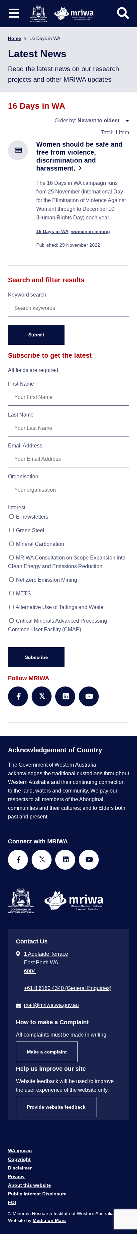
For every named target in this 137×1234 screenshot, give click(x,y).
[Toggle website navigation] (14, 13)
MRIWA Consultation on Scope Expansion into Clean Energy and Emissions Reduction (66, 562)
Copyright (19, 1159)
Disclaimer (20, 1168)
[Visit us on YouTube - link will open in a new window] (89, 860)
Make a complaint (47, 1051)
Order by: (65, 120)
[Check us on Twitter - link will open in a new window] (42, 860)
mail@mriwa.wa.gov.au (51, 1005)
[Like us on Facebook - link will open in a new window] (18, 860)
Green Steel (29, 530)
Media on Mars (49, 1220)
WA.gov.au (20, 1150)
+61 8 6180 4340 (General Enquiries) (67, 988)
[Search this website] (123, 13)
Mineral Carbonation (39, 544)
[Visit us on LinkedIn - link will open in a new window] (65, 860)
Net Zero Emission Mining (46, 580)
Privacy (16, 1176)
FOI (12, 1202)
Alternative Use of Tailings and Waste (59, 607)
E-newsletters (31, 517)
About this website (29, 1185)
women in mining (90, 231)
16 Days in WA (52, 231)
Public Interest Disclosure (37, 1193)
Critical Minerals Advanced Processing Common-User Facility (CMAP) (57, 625)
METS (23, 593)
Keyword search (27, 295)
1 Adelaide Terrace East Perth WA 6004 (46, 962)
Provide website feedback (56, 1107)
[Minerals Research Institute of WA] (61, 13)
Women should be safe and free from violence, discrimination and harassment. (79, 156)
